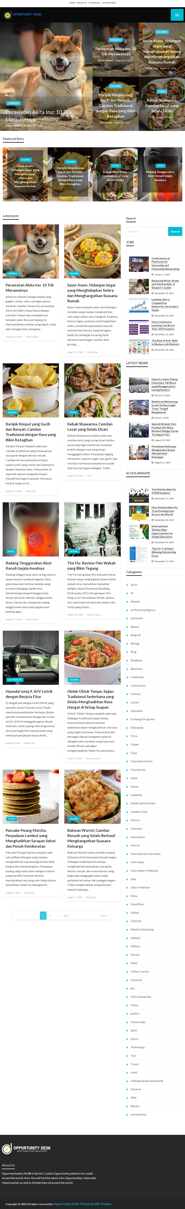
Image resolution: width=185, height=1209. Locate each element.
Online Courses (140, 971)
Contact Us (94, 2)
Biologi (135, 643)
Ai (132, 593)
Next (103, 915)
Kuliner (162, 32)
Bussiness (137, 668)
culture (135, 702)
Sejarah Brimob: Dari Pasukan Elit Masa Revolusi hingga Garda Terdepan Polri (165, 429)
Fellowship (137, 727)
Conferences (138, 685)
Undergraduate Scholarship (147, 1080)
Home (72, 2)
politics (135, 1013)
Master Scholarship (142, 929)
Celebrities (137, 677)
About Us (82, 2)
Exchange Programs (143, 719)
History (135, 820)
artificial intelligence (143, 610)
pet (133, 988)
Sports (135, 1038)
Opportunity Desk (66, 1204)
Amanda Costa (93, 758)
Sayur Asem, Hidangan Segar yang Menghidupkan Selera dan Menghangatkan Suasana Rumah (162, 51)
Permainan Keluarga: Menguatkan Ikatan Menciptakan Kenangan (164, 451)
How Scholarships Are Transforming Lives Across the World (165, 511)
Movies (74, 551)
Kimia (134, 895)
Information (138, 837)
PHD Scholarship (141, 996)
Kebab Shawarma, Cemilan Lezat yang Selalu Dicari (162, 105)
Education (137, 710)
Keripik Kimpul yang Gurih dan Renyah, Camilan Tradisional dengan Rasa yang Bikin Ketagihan (116, 105)
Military (135, 946)
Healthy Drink (139, 811)
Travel (134, 1064)
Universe (136, 1089)
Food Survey (138, 769)
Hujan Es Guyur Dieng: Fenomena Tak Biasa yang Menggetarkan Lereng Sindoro (165, 384)
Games (135, 786)
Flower (135, 744)
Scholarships (138, 1022)
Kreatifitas (137, 904)
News (134, 963)
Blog (161, 165)
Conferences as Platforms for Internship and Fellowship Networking (165, 263)
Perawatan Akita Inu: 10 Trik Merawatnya (39, 116)
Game (134, 778)
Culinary (136, 693)
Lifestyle (136, 921)
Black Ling (152, 68)
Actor (134, 584)
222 (66, 915)
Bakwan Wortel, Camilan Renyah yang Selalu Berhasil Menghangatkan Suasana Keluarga (91, 838)
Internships (137, 862)
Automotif (14, 680)
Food (162, 91)
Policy (134, 1005)
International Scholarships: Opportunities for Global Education (162, 531)
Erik (152, 117)
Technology (138, 1047)
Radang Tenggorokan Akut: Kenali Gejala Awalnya (160, 176)
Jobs (133, 879)
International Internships (146, 853)
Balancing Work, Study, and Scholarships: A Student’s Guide (165, 284)
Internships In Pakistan (144, 870)
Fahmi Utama (93, 614)
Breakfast (137, 660)
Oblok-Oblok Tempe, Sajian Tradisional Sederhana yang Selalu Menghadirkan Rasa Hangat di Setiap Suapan (90, 699)
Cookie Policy (109, 2)
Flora (134, 736)
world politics (139, 1114)
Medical (135, 938)
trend (134, 1072)
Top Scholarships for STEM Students (164, 491)
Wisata (135, 1106)
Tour (133, 1055)
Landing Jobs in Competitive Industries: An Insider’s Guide (165, 305)
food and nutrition (141, 761)
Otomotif (136, 980)
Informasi (136, 828)
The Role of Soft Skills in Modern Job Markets (165, 342)
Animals (13, 103)
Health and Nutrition (143, 803)
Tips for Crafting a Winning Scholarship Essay (164, 552)
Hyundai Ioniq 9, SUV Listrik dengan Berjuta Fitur (29, 694)
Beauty (135, 626)
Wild (133, 1097)
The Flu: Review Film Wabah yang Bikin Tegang (91, 565)
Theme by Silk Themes (95, 1204)
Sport (134, 1030)
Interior (135, 845)
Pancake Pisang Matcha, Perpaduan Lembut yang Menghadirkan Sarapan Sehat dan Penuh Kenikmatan (31, 838)
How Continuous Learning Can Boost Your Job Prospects (163, 325)
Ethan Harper (13, 125)
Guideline (136, 795)
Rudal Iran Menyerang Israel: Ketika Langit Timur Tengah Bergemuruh (165, 407)
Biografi (136, 635)
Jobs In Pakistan (140, 887)
